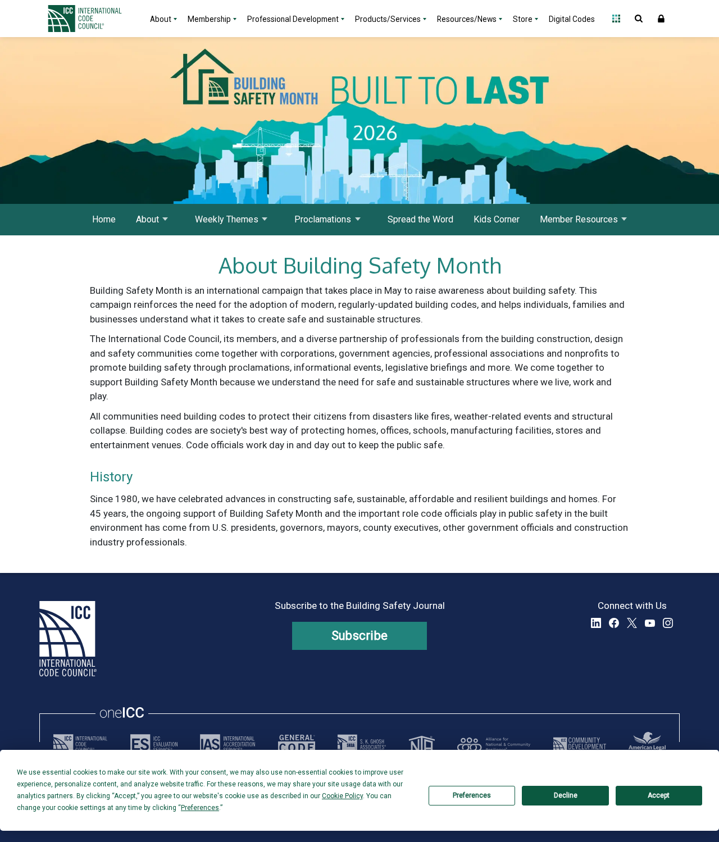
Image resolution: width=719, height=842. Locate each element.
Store (523, 19)
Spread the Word (420, 219)
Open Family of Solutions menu (616, 18)
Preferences (472, 795)
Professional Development (293, 19)
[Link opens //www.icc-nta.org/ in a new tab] (422, 744)
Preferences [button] (200, 808)
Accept (659, 795)
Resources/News (467, 19)
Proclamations (322, 219)
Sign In (661, 18)
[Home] (91, 18)
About (160, 19)
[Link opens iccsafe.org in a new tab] (80, 744)
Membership (209, 19)
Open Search (638, 18)
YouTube (650, 623)
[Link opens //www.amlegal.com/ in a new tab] (647, 744)
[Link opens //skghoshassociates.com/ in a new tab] (362, 744)
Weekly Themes (226, 219)
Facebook (614, 623)
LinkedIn (596, 623)
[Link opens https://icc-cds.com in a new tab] (579, 744)
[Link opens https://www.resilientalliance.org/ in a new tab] (493, 744)
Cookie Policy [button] (342, 796)
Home (104, 219)
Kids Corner (497, 219)
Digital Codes (572, 19)
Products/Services (388, 19)
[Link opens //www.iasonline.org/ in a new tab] (227, 744)
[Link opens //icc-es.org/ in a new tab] (154, 744)
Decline (565, 795)
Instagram (668, 623)
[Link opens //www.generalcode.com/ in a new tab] (296, 744)
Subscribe (359, 636)
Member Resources (579, 219)
